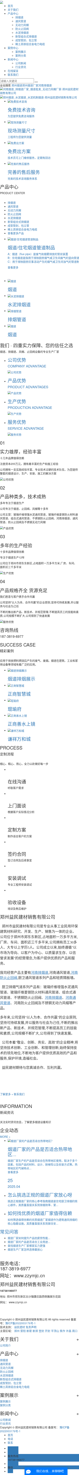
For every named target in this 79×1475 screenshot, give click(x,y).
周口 (74, 1331)
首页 (10, 6)
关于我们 (13, 9)
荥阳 (23, 1331)
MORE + (5, 1137)
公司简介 (5, 1345)
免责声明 (31, 1327)
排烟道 (19, 17)
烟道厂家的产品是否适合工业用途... (29, 1242)
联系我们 (13, 74)
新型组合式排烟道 (26, 36)
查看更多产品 (16, 233)
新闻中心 (13, 59)
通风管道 (20, 21)
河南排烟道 (45, 85)
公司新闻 (20, 63)
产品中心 (13, 13)
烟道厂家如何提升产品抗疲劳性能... (29, 1238)
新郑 (35, 1331)
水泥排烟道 (22, 32)
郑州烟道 (17, 85)
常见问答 (9, 1231)
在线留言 (13, 71)
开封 (47, 1331)
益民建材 (19, 1327)
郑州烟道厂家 (30, 85)
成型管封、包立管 (26, 40)
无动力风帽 (22, 25)
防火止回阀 (22, 29)
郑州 (17, 1331)
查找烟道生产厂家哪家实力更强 (26, 1245)
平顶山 (55, 1331)
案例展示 (20, 51)
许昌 (68, 1331)
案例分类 (20, 55)
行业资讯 (20, 67)
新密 (29, 1331)
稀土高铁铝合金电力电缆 (30, 44)
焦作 (62, 1331)
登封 (41, 1331)
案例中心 (13, 48)
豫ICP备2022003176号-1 (20, 1323)
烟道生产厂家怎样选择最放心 (25, 1249)
